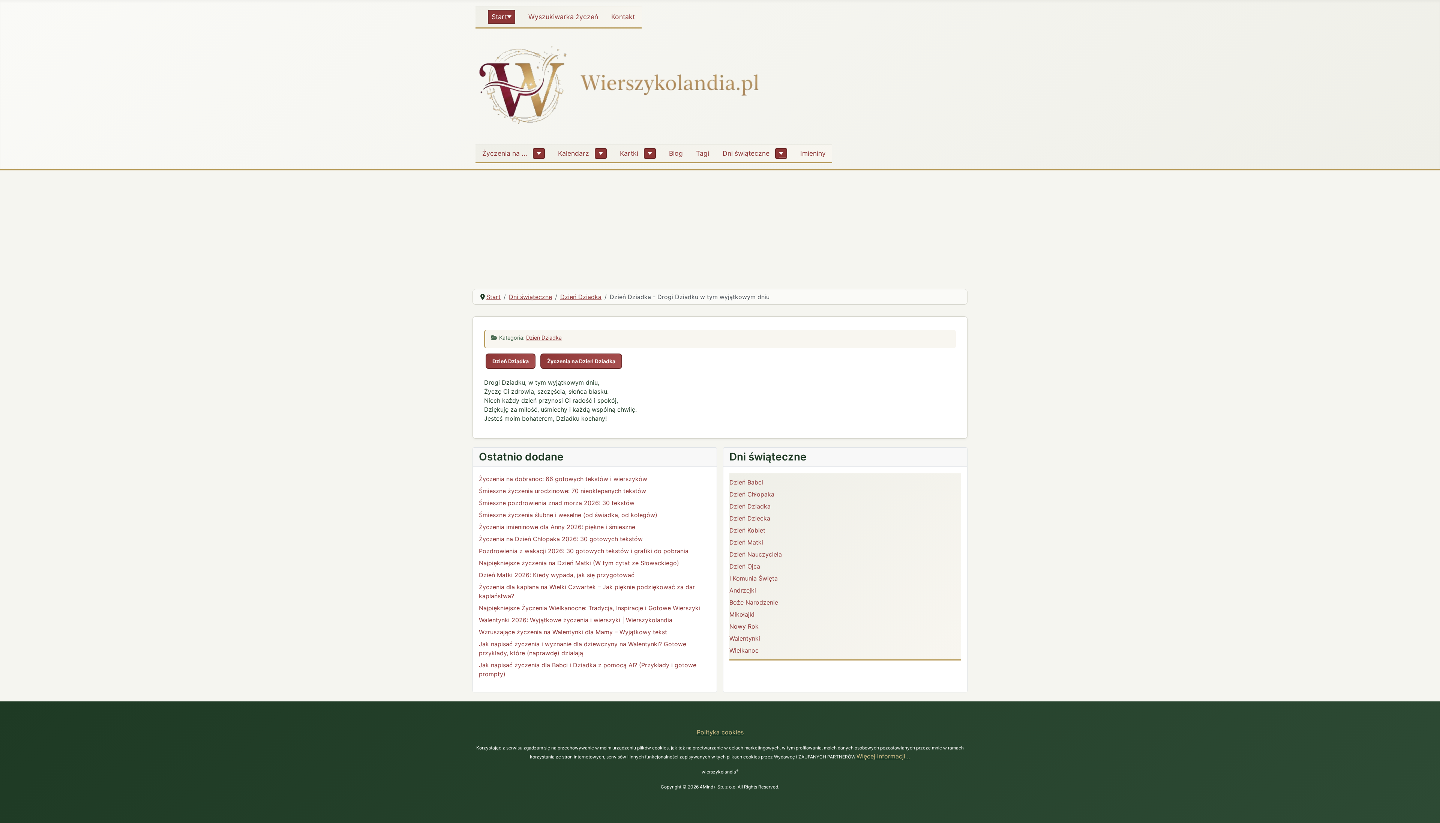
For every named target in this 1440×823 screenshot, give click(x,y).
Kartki (629, 153)
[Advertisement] (720, 226)
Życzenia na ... (504, 153)
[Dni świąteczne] (781, 153)
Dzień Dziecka (749, 518)
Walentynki (744, 638)
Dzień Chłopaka (751, 494)
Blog (676, 153)
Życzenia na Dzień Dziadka (581, 361)
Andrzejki (742, 590)
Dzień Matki (746, 542)
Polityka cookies (720, 732)
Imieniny (813, 153)
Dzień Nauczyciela (755, 554)
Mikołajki (741, 614)
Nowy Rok (744, 626)
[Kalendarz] (601, 153)
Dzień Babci (746, 482)
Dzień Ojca (744, 566)
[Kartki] (650, 153)
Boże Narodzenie (753, 602)
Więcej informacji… (883, 756)
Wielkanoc (744, 650)
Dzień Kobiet (747, 530)
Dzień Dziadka (544, 337)
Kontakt (623, 17)
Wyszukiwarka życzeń (563, 17)
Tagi (702, 153)
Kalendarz (573, 153)
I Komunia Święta (753, 578)
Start (499, 17)
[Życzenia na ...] (539, 153)
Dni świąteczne (746, 153)
